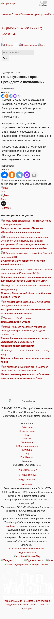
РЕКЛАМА (27, 484)
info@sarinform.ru (27, 479)
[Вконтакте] (16, 45)
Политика (27, 438)
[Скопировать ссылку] (19, 96)
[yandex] (17, 564)
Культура (27, 450)
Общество (27, 427)
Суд (27, 435)
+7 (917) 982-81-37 (27, 470)
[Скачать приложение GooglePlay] (36, 40)
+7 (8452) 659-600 (15, 28)
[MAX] (15, 96)
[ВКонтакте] (2, 96)
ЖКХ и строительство (27, 446)
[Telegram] (7, 45)
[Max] (41, 45)
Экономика (27, 442)
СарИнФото (27, 457)
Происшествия (27, 431)
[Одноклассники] (28, 45)
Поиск (5, 58)
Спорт (27, 453)
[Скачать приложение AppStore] (13, 40)
